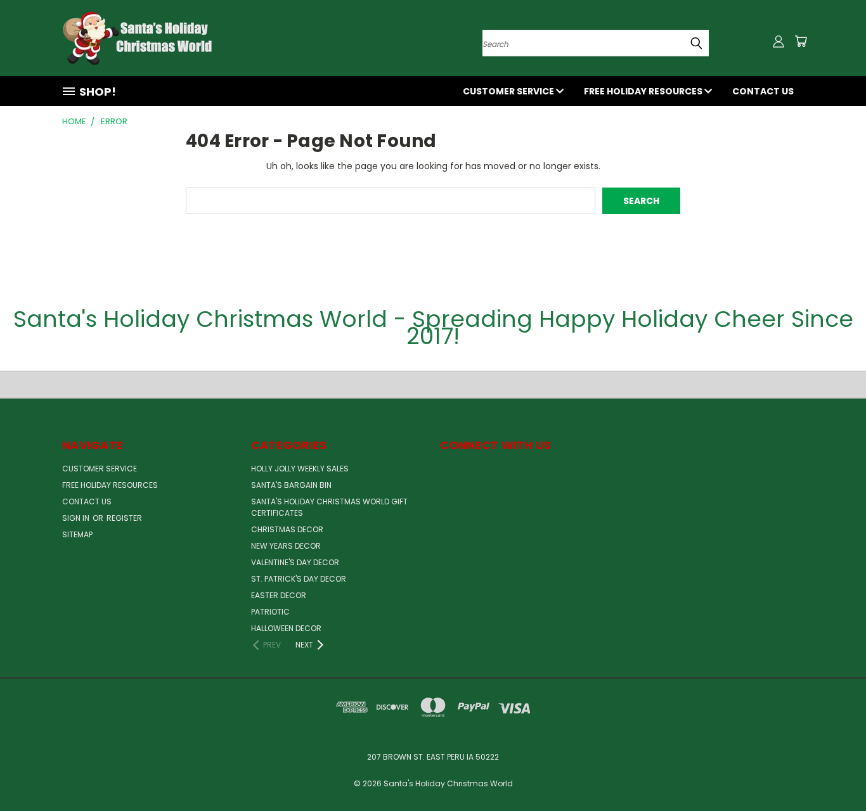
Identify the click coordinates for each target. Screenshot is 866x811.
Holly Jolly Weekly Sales (300, 468)
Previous (832, 771)
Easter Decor (278, 595)
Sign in (76, 518)
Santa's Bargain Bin (291, 485)
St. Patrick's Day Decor (298, 578)
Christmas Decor (287, 529)
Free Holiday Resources (644, 91)
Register (124, 518)
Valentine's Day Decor (295, 562)
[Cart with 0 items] (800, 41)
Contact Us (763, 91)
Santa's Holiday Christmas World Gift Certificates (329, 507)
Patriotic (270, 611)
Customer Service (509, 91)
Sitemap (77, 534)
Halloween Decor (286, 628)
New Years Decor (286, 545)
